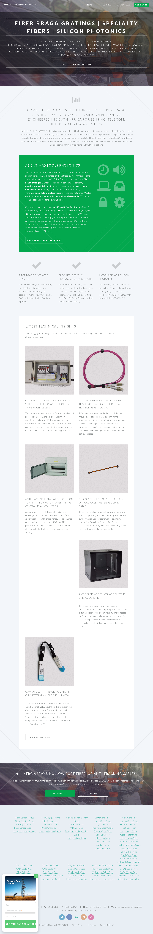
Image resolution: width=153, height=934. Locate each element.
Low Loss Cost (102, 845)
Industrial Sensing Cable (24, 831)
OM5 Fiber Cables (50, 865)
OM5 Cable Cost (50, 872)
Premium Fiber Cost (50, 879)
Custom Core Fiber (103, 831)
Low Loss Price (103, 841)
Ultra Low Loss (103, 834)
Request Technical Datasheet (44, 240)
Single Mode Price (76, 869)
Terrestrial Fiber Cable (128, 875)
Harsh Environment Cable (129, 845)
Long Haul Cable (102, 848)
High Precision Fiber (76, 838)
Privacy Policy (77, 925)
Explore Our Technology (76, 64)
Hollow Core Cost (128, 824)
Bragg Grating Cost (50, 828)
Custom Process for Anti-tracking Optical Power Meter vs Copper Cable (101, 503)
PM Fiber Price (76, 824)
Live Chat (93, 793)
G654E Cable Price (129, 869)
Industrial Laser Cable (102, 828)
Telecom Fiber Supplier (76, 879)
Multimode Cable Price (102, 869)
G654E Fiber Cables (128, 865)
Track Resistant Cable (129, 834)
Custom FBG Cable (50, 824)
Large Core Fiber (103, 817)
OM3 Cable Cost (129, 855)
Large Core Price (103, 821)
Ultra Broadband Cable (128, 879)
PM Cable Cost (76, 828)
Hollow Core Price (128, 821)
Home (89, 5)
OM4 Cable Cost (24, 872)
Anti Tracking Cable (129, 838)
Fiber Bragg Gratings (50, 817)
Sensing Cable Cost (24, 824)
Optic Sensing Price (24, 821)
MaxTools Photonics (20, 4)
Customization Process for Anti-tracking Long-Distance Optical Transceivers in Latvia (100, 404)
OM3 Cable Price (129, 852)
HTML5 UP (110, 925)
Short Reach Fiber (102, 875)
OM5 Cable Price (50, 869)
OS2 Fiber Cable (76, 875)
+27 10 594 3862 (123, 5)
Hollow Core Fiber (128, 817)
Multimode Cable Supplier (129, 862)
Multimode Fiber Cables (102, 865)
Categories (105, 5)
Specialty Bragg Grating (50, 831)
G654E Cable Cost (128, 872)
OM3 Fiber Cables (128, 848)
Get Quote (141, 5)
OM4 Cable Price (24, 869)
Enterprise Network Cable (102, 879)
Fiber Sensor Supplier (24, 828)
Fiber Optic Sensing (24, 817)
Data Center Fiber (128, 858)
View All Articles (40, 737)
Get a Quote (60, 793)
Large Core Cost (102, 824)
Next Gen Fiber (129, 828)
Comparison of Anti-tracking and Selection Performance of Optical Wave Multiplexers (48, 404)
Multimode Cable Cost (102, 872)
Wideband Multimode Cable (50, 875)
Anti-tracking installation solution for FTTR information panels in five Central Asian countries (49, 503)
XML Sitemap (91, 925)
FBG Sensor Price (50, 821)
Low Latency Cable (128, 831)
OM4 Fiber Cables (24, 865)
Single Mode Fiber (76, 865)
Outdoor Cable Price (128, 841)
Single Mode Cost (76, 872)
